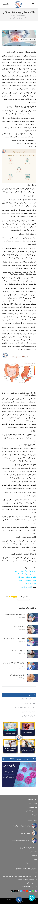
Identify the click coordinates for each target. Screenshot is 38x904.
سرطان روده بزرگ (30, 583)
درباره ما (34, 815)
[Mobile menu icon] (33, 4)
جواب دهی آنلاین (30, 703)
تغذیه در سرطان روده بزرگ (27, 577)
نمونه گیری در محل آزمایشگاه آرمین (24, 707)
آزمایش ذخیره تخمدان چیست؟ (14, 638)
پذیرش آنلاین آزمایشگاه (28, 699)
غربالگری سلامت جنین (28, 712)
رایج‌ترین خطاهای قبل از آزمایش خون (14, 664)
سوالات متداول (32, 803)
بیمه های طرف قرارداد (31, 811)
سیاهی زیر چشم (19, 626)
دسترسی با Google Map (29, 887)
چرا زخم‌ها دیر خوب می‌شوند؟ (15, 614)
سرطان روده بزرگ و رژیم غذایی (25, 571)
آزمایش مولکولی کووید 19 (27, 716)
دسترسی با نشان (32, 883)
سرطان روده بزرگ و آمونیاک (26, 574)
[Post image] (34, 825)
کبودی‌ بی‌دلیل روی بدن (17, 675)
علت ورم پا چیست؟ (18, 651)
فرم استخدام (33, 807)
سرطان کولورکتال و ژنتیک (27, 580)
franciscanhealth (26, 587)
